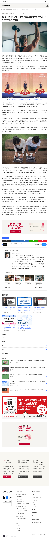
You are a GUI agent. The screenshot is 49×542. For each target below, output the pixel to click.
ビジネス (4, 349)
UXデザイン (5, 353)
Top (1, 9)
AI (2, 345)
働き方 (12, 238)
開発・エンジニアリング (8, 337)
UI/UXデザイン (5, 13)
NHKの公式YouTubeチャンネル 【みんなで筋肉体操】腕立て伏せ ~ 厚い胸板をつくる (25, 99)
